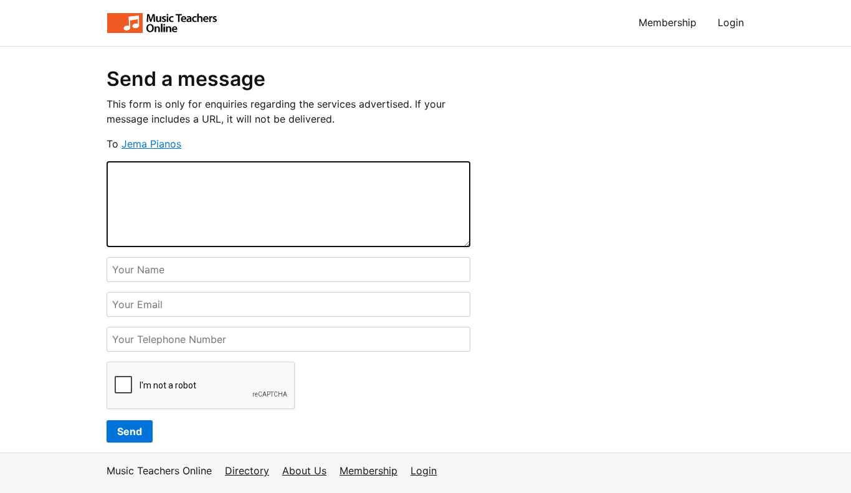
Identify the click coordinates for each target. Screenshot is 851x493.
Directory (247, 470)
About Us (304, 470)
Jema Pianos (151, 144)
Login (731, 22)
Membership (667, 22)
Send (129, 431)
